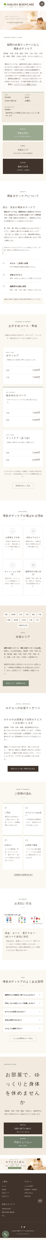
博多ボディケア (21, 1230)
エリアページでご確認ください (25, 84)
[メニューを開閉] (42, 3)
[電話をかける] (5, 1234)
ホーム (4, 1186)
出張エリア (5, 1193)
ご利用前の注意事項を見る (23, 875)
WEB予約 (27, 1196)
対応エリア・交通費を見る (15, 683)
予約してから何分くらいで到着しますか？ (20, 1003)
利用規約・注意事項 (30, 1189)
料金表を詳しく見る (23, 486)
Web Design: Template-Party (23, 1233)
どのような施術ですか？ (13, 1028)
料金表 (4, 1189)
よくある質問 (28, 1186)
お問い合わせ (28, 1193)
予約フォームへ (23, 1142)
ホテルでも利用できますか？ (15, 1012)
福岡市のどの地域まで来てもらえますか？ (20, 995)
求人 (3, 1215)
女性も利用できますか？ (13, 1020)
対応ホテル (5, 1196)
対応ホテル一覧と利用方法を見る (23, 769)
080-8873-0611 (23, 1128)
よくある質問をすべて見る (23, 1038)
